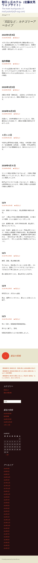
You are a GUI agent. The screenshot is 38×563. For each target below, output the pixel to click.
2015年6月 (7, 503)
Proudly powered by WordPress (11, 559)
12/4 (4, 286)
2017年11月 (7, 485)
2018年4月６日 (9, 165)
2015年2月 (7, 514)
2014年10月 (7, 525)
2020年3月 (7, 474)
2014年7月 (7, 534)
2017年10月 (7, 488)
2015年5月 (7, 505)
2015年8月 (7, 497)
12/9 (4, 202)
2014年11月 (7, 522)
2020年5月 (7, 471)
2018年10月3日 (9, 111)
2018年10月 (7, 477)
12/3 (4, 316)
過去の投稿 (12, 355)
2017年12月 (7, 483)
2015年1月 (7, 517)
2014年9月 (7, 528)
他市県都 (6, 61)
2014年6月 (7, 537)
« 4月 (7, 455)
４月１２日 (7, 135)
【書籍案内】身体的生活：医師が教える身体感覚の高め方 (19, 368)
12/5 (4, 253)
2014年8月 (7, 531)
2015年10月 (7, 494)
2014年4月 (7, 542)
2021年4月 (7, 468)
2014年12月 (7, 520)
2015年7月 (7, 500)
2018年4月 (7, 480)
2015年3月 (7, 511)
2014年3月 (7, 545)
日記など (17, 38)
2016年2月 (7, 491)
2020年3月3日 (8, 87)
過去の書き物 (7, 393)
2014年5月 (7, 540)
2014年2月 (7, 548)
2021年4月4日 (8, 35)
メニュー (5, 15)
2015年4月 (7, 508)
